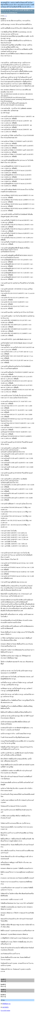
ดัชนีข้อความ (6, 1003)
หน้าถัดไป (5, 1007)
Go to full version (5, 1010)
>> (6, 16)
